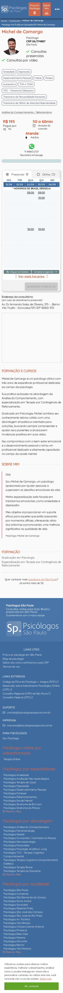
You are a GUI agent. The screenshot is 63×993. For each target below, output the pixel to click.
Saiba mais (46, 978)
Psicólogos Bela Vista (16, 934)
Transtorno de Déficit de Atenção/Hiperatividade (29, 103)
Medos (49, 78)
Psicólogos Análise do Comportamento (26, 827)
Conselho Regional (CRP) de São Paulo (25, 693)
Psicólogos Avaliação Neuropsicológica (26, 778)
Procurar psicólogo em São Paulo (22, 654)
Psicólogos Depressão (16, 786)
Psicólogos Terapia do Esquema (22, 871)
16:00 (30, 229)
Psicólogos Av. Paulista (17, 919)
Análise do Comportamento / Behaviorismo (27, 112)
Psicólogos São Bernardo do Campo (25, 897)
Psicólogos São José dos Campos (23, 912)
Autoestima (9, 84)
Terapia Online (12, 759)
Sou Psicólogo (11, 738)
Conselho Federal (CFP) (17, 697)
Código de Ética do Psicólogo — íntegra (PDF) (29, 681)
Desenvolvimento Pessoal (17, 78)
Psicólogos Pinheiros (15, 930)
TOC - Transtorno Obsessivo (18, 90)
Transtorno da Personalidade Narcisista (24, 96)
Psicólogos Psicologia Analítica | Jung (25, 849)
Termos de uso (11, 666)
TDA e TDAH (26, 84)
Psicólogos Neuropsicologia (20, 841)
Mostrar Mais (13, 811)
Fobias (38, 78)
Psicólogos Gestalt (14, 834)
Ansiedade (9, 71)
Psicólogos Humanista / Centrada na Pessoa (30, 838)
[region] (31, 975)
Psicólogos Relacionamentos (20, 797)
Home (4, 20)
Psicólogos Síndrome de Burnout (23, 804)
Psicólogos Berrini (14, 945)
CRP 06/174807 (36, 41)
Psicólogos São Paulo (16, 890)
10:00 (41, 197)
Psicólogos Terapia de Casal (20, 782)
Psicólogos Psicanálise (16, 845)
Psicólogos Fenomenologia (19, 830)
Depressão (24, 71)
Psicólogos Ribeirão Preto (18, 908)
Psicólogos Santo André (17, 901)
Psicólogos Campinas (16, 893)
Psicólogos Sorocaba (16, 904)
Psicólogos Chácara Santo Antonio (24, 926)
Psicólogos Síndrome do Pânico (22, 808)
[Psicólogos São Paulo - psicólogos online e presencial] (32, 629)
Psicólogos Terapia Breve (18, 867)
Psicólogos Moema (14, 937)
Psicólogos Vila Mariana (17, 948)
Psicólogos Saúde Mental (18, 800)
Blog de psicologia (13, 658)
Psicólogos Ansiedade (16, 775)
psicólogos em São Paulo (42, 579)
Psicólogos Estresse (15, 793)
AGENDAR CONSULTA (41, 286)
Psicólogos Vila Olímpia (17, 923)
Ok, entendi (31, 986)
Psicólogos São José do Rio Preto (23, 915)
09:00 (30, 192)
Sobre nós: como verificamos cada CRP (26, 662)
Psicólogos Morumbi (15, 941)
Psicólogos (14, 20)
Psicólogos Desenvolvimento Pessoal (25, 789)
